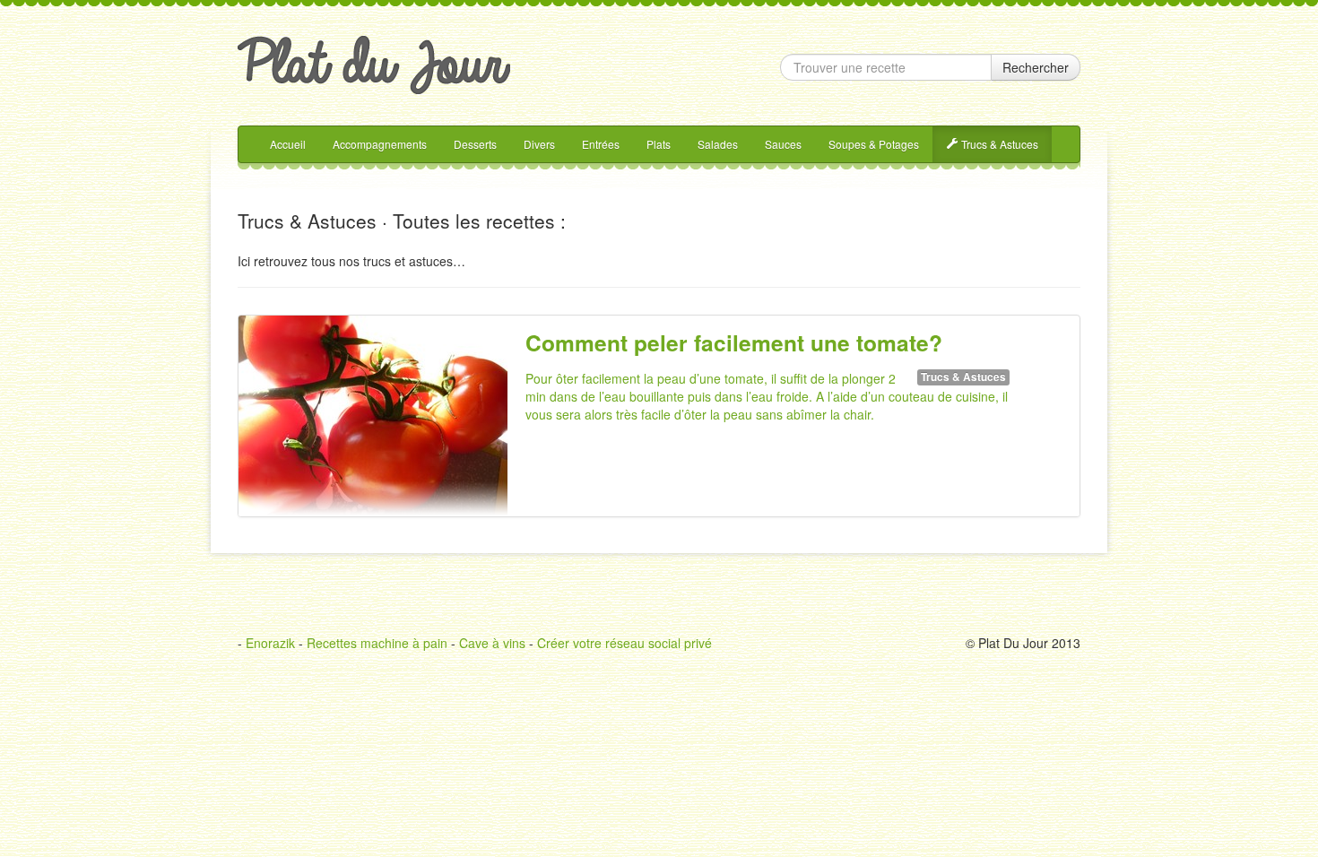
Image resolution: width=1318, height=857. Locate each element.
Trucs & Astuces (998, 143)
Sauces (783, 143)
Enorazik (270, 643)
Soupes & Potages (873, 143)
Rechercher (1035, 67)
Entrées (601, 143)
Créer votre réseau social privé (624, 643)
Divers (539, 143)
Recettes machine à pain (377, 643)
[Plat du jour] (374, 64)
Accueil (288, 143)
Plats (658, 143)
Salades (718, 143)
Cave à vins (492, 643)
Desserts (475, 143)
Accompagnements (380, 143)
